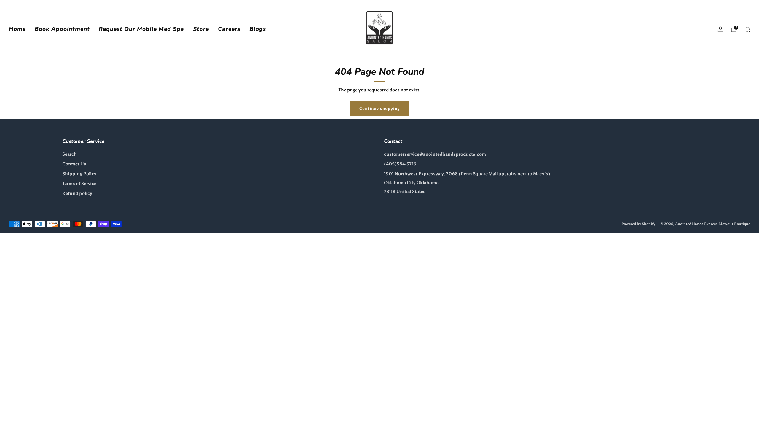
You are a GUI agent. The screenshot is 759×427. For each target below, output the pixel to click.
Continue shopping (379, 108)
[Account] (720, 29)
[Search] (747, 29)
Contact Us (74, 164)
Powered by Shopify (638, 224)
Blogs (257, 29)
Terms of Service (79, 183)
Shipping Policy (79, 173)
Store (201, 29)
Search (69, 154)
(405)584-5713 (400, 164)
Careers (229, 29)
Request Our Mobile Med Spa (141, 29)
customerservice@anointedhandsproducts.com (435, 154)
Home (17, 29)
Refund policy (77, 193)
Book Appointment (62, 29)
